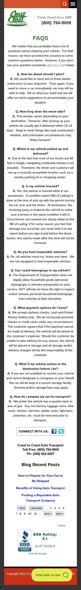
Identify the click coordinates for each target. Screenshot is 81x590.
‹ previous (36, 508)
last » (59, 513)
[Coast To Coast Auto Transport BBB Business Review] (40, 542)
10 (29, 513)
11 (35, 513)
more (61, 525)
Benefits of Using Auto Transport (40, 488)
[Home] (17, 18)
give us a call (56, 65)
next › (47, 513)
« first (21, 508)
